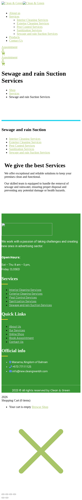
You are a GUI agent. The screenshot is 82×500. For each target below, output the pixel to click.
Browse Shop (40, 407)
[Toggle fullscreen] (6, 494)
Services (14, 93)
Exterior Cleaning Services (25, 142)
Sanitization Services (21, 149)
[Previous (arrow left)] (3, 497)
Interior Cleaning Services (24, 138)
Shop (12, 90)
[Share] (10, 494)
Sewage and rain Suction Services (29, 152)
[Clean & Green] (12, 3)
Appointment (9, 47)
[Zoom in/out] (3, 494)
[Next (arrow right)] (6, 497)
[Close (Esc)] (14, 494)
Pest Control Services (22, 145)
